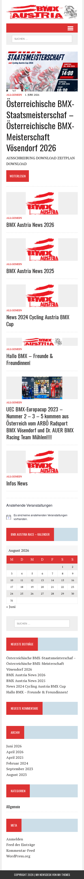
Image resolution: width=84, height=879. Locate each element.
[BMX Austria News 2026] (42, 211)
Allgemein (14, 94)
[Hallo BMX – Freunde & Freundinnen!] (42, 342)
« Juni (10, 606)
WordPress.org (18, 856)
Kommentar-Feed (20, 850)
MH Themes (63, 875)
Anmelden (14, 839)
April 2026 (15, 751)
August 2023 (16, 774)
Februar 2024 (17, 763)
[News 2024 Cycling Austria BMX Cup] (42, 303)
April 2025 (15, 757)
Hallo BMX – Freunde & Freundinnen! (29, 359)
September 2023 (19, 768)
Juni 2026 (14, 746)
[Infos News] (42, 470)
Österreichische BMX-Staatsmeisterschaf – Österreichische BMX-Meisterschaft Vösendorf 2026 (40, 125)
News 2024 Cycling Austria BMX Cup (37, 320)
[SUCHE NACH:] (42, 38)
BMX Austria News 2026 (30, 224)
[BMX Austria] (42, 11)
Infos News (17, 483)
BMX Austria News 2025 (30, 271)
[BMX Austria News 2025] (42, 257)
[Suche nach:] (42, 623)
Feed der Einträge (20, 844)
